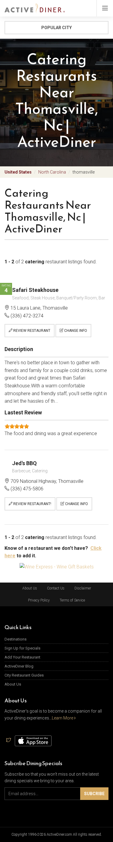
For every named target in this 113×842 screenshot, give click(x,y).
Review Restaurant (31, 331)
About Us (29, 588)
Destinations (16, 639)
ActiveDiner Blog (19, 666)
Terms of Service (72, 600)
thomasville (84, 172)
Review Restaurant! (31, 504)
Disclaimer (82, 588)
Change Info (75, 331)
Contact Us (55, 588)
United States (18, 172)
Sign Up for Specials (22, 648)
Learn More (63, 718)
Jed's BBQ (24, 463)
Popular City (56, 27)
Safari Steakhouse (35, 290)
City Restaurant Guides (24, 675)
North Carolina (52, 172)
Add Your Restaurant (22, 657)
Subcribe (94, 793)
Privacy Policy (39, 600)
